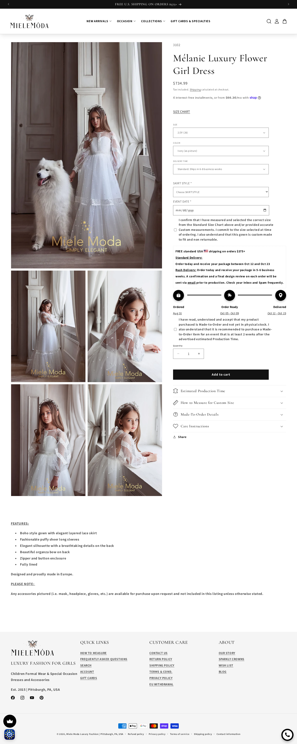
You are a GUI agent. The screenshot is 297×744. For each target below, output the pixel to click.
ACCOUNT (87, 672)
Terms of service (179, 734)
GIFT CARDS (88, 678)
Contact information (228, 734)
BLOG (223, 672)
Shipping (195, 89)
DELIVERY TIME (180, 161)
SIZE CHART (181, 111)
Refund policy (136, 734)
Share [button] (182, 437)
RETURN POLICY (160, 659)
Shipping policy (203, 734)
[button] (229, 391)
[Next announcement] (288, 4)
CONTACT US (158, 653)
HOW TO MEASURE (93, 653)
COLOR (176, 142)
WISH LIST (226, 665)
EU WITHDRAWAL (161, 684)
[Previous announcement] (8, 4)
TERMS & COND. (160, 672)
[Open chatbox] (287, 735)
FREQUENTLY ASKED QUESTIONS (104, 659)
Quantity (177, 345)
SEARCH (86, 665)
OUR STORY (227, 653)
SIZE (175, 124)
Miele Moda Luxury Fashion (82, 734)
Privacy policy (157, 734)
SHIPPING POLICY (161, 665)
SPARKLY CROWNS (231, 659)
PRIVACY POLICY (160, 678)
